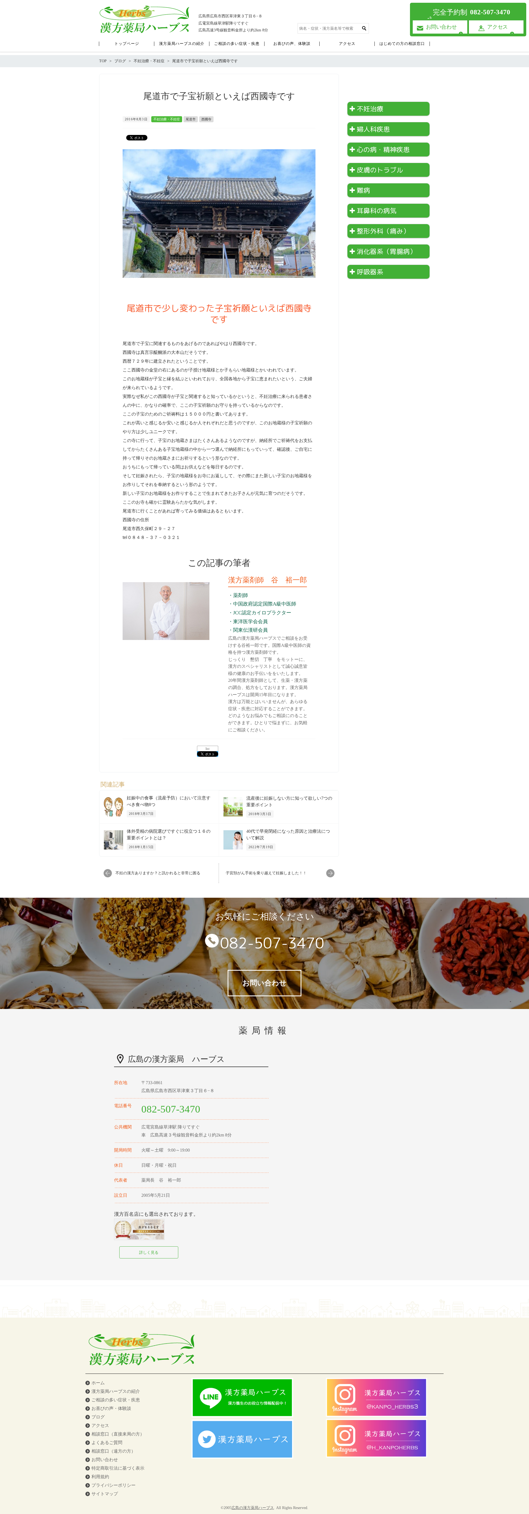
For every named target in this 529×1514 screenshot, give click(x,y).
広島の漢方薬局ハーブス (252, 1508)
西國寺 (206, 119)
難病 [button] (363, 190)
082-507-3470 (272, 943)
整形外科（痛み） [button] (383, 231)
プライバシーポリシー (113, 1485)
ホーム (98, 1382)
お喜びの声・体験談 (111, 1408)
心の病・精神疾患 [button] (383, 149)
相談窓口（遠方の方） (113, 1451)
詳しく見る (148, 1252)
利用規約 (100, 1476)
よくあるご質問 (106, 1442)
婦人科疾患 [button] (373, 129)
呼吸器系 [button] (370, 271)
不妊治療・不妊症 (166, 119)
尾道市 (191, 119)
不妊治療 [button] (370, 108)
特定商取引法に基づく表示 (117, 1468)
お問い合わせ (104, 1459)
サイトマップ (104, 1493)
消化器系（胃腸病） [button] (386, 251)
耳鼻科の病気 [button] (376, 210)
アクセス (100, 1425)
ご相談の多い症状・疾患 (115, 1400)
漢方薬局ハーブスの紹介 (115, 1391)
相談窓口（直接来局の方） (117, 1434)
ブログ (98, 1417)
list (207, 749)
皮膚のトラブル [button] (380, 170)
